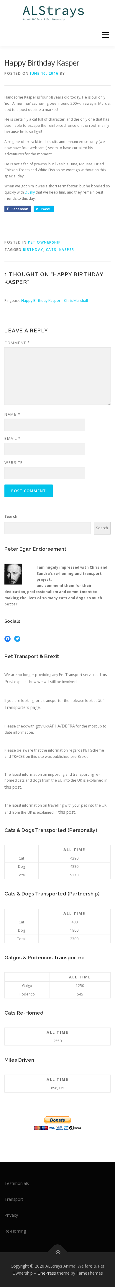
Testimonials (16, 1183)
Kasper (66, 249)
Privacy (11, 1215)
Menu (105, 34)
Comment (17, 342)
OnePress (46, 1273)
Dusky (30, 192)
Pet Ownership (44, 242)
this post (12, 787)
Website (13, 462)
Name (12, 414)
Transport (13, 1199)
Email (12, 438)
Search (10, 516)
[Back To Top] (57, 1252)
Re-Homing (15, 1231)
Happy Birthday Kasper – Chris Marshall (54, 300)
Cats (51, 249)
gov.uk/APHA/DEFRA (55, 726)
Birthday (33, 249)
